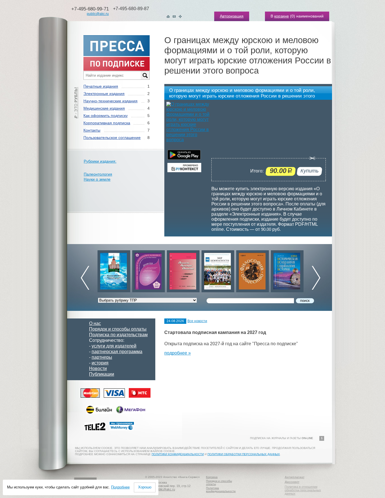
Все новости (197, 321)
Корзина (212, 477)
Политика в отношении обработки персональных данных (303, 490)
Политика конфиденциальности (221, 489)
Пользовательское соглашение (112, 137)
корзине (281, 16)
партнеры (102, 357)
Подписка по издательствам (118, 334)
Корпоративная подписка (106, 123)
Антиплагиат (294, 477)
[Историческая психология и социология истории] (279, 269)
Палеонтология (98, 174)
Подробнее (120, 487)
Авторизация (232, 16)
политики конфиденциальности (178, 454)
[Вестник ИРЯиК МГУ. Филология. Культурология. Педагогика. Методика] (105, 269)
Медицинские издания (104, 108)
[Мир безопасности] (209, 269)
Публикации (101, 374)
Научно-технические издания (110, 101)
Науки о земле (97, 179)
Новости (98, 368)
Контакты (91, 130)
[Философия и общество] (244, 269)
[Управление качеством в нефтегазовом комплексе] (140, 269)
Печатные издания (100, 86)
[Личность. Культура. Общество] (175, 269)
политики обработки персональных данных (243, 454)
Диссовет (292, 482)
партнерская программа (117, 351)
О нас (95, 323)
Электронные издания (104, 93)
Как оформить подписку (105, 115)
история (100, 362)
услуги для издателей (114, 346)
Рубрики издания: (100, 161)
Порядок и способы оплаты (118, 329)
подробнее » (177, 353)
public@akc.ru (98, 14)
